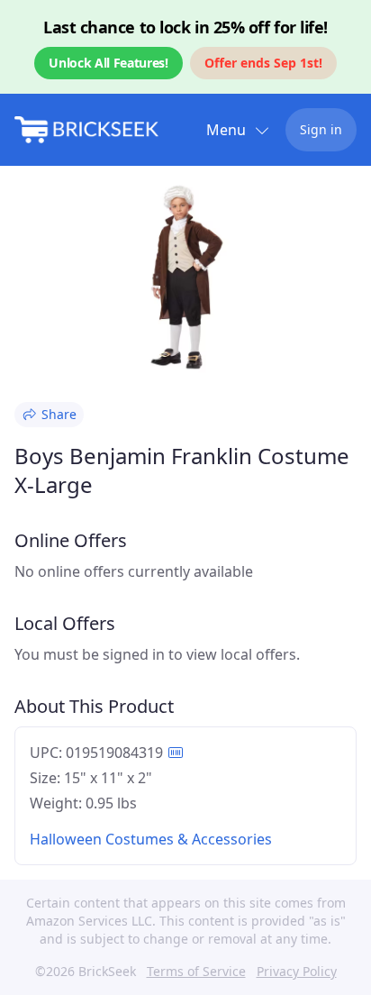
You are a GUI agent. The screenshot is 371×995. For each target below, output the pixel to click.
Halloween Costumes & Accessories (151, 839)
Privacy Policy (297, 971)
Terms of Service (196, 971)
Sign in (321, 129)
